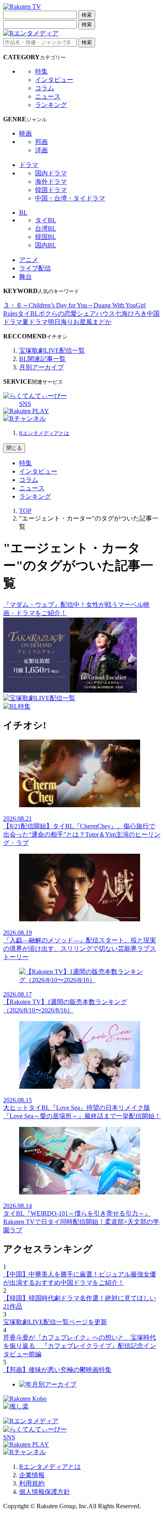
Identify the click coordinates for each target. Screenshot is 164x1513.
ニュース (48, 96)
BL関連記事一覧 (42, 358)
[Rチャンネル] (24, 418)
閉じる (14, 448)
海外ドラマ (51, 181)
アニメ (28, 259)
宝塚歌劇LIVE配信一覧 (52, 350)
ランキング (51, 104)
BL (23, 212)
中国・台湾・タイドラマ (70, 198)
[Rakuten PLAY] (26, 411)
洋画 (41, 150)
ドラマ (28, 164)
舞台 (25, 276)
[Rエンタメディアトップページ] (31, 1421)
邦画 (41, 141)
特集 (41, 71)
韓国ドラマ (51, 189)
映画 (25, 133)
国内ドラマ (51, 173)
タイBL (45, 220)
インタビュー (54, 79)
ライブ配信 (35, 268)
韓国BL (45, 236)
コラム (44, 88)
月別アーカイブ (41, 367)
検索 (87, 15)
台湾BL (45, 228)
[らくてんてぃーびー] (35, 395)
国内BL (45, 245)
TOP (25, 510)
